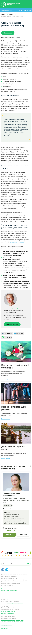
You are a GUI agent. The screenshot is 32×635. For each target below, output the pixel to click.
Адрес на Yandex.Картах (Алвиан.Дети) (12, 620)
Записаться (8, 33)
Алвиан (3, 14)
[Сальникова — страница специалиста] (16, 482)
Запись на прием (6, 10)
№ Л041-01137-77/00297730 (15, 603)
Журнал (11, 14)
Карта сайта (4, 628)
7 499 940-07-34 (24, 10)
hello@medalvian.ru (6, 625)
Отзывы (7, 509)
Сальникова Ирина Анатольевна (11, 494)
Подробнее (23, 535)
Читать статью (5, 379)
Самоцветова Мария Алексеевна (14, 308)
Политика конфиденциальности (10, 588)
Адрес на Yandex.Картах (8, 611)
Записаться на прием (12, 324)
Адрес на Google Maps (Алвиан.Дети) (12, 621)
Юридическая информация (9, 590)
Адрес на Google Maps (7, 613)
